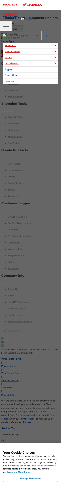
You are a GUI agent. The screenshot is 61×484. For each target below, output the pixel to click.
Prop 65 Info (7, 395)
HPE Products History (20, 321)
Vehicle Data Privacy (11, 358)
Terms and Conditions (18, 471)
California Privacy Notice (43, 465)
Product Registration (19, 223)
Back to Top (8, 428)
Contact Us (14, 242)
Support (8, 69)
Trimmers (13, 196)
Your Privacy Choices (12, 373)
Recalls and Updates (19, 236)
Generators (10, 45)
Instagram (13, 90)
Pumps (8, 57)
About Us (13, 289)
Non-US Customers (18, 302)
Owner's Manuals (17, 216)
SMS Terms (7, 387)
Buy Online (14, 143)
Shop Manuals (16, 255)
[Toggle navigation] (6, 26)
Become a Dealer (17, 308)
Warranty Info (15, 249)
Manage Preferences (30, 478)
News (11, 295)
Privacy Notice (8, 366)
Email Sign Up (15, 96)
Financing (9, 81)
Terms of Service (10, 380)
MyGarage (13, 268)
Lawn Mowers (15, 170)
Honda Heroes (16, 315)
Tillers (11, 189)
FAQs (11, 262)
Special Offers (11, 75)
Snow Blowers (12, 63)
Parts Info (13, 229)
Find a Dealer (15, 136)
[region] (30, 463)
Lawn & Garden (12, 51)
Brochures (13, 123)
